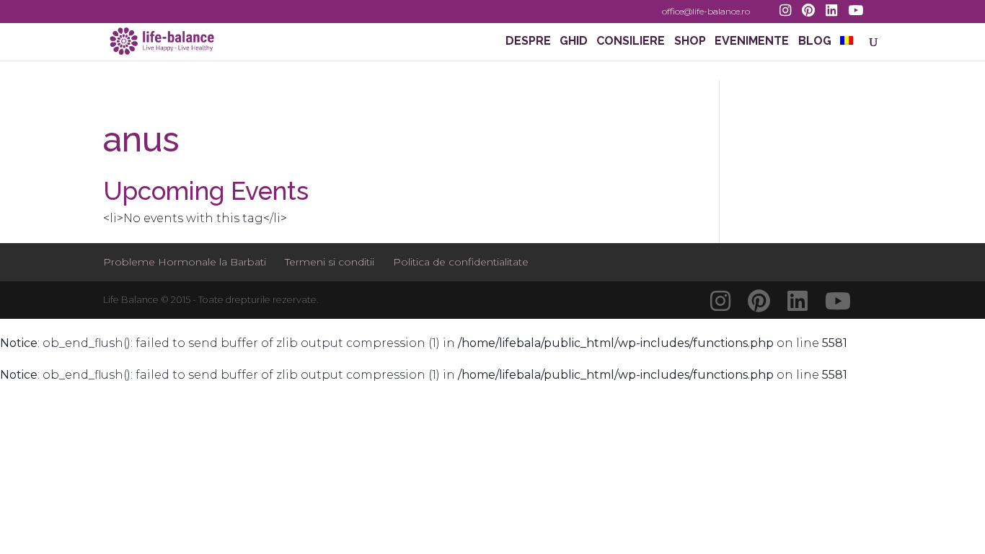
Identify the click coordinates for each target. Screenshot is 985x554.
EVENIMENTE (752, 42)
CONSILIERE (630, 42)
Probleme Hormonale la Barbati (184, 261)
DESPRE (528, 42)
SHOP (690, 42)
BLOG (814, 42)
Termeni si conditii (329, 261)
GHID (574, 42)
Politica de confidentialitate (461, 261)
